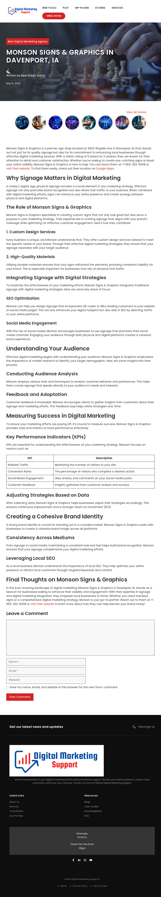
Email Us (82, 837)
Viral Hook (53, 15)
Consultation (16, 811)
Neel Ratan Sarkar (33, 75)
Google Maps (105, 168)
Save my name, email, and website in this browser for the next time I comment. (64, 687)
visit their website (18, 168)
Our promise (16, 815)
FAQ (86, 815)
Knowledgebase (93, 811)
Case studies (91, 806)
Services (117, 7)
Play (66, 7)
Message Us (147, 727)
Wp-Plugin (82, 7)
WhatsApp (82, 833)
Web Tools (49, 7)
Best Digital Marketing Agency (27, 41)
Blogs (87, 802)
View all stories (136, 112)
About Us (14, 802)
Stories (100, 7)
